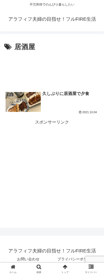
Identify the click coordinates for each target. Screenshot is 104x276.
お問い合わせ (28, 259)
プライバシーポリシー (76, 259)
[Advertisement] (52, 69)
